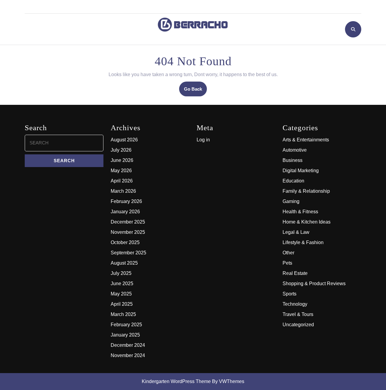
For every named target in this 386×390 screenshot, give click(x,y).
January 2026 (125, 211)
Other (288, 252)
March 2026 (123, 191)
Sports (289, 293)
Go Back (195, 91)
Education (293, 180)
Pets (287, 263)
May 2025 (121, 293)
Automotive (295, 150)
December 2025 (128, 221)
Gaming (291, 201)
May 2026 (121, 170)
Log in (203, 139)
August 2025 (124, 263)
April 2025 (122, 304)
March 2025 (123, 314)
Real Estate (295, 273)
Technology (295, 304)
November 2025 (128, 232)
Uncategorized (298, 324)
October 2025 (125, 242)
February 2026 (126, 201)
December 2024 (128, 345)
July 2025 (121, 273)
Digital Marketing (301, 170)
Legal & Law (296, 232)
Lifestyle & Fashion (303, 242)
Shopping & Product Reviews (314, 283)
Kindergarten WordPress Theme (176, 381)
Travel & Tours (298, 314)
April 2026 (122, 180)
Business (292, 160)
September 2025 (128, 252)
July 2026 (121, 150)
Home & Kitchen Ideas (307, 221)
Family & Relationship (306, 191)
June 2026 (122, 160)
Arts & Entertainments (306, 139)
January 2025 (125, 334)
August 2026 (124, 139)
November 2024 (128, 355)
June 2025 (122, 283)
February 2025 (126, 324)
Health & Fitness (300, 211)
